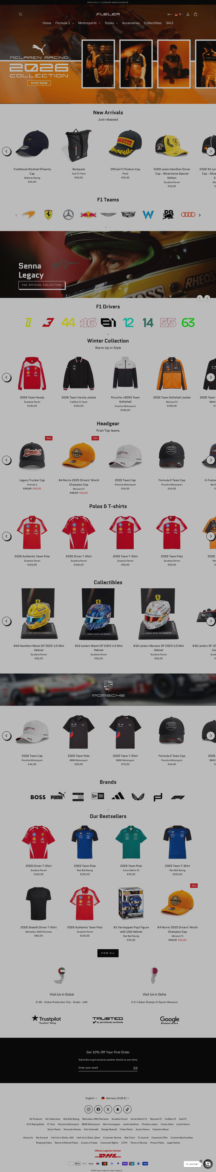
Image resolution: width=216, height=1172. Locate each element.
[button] (208, 1164)
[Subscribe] (189, 1139)
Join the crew (162, 1151)
